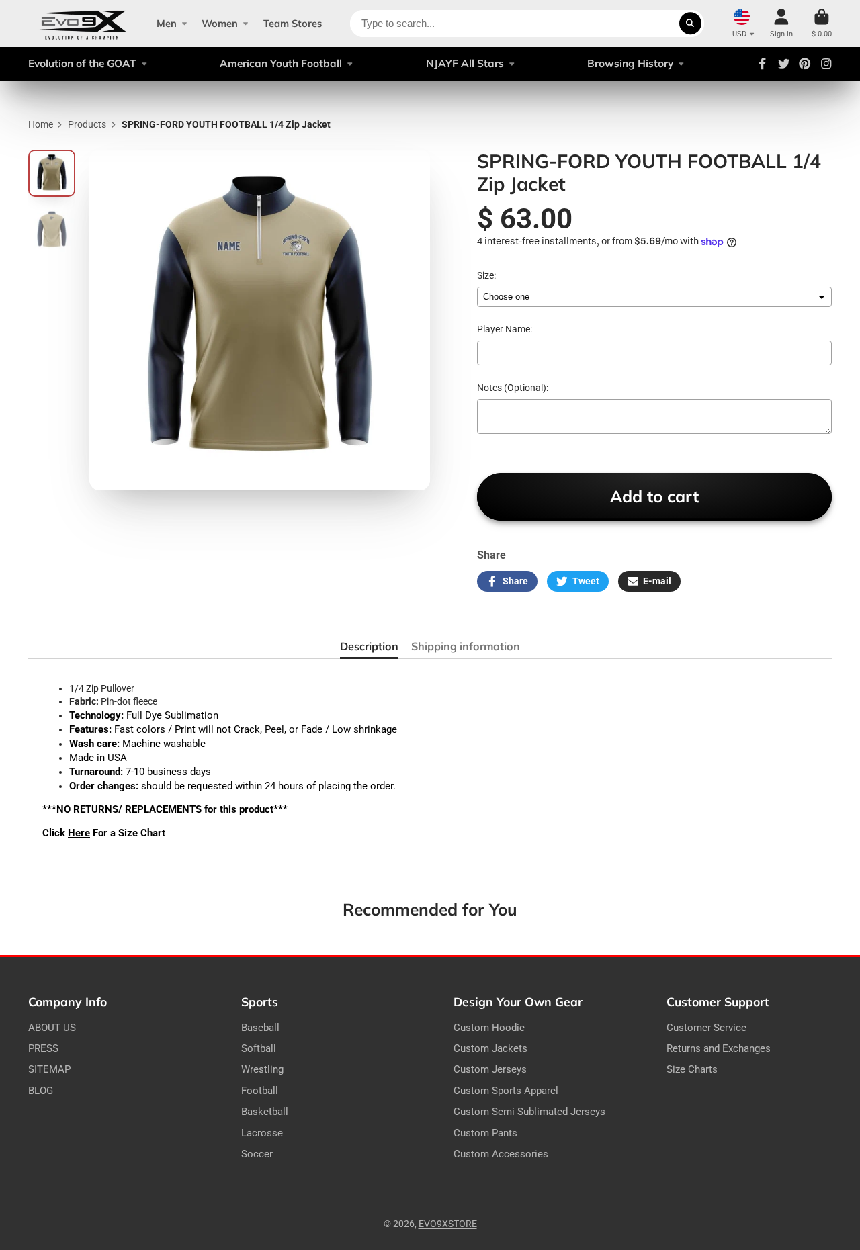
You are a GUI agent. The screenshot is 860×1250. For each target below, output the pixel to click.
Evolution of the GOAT (82, 63)
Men (167, 23)
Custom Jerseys (490, 1069)
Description (369, 646)
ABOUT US (52, 1028)
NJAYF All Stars (465, 63)
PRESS (43, 1048)
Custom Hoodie (489, 1028)
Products (87, 124)
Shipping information (465, 646)
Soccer (257, 1154)
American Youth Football (281, 63)
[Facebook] (763, 64)
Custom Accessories (501, 1154)
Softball (258, 1048)
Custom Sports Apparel (506, 1091)
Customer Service (706, 1028)
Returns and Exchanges (718, 1048)
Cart (822, 23)
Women (220, 23)
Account (781, 23)
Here (79, 833)
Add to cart (654, 496)
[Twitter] (784, 64)
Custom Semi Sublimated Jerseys (529, 1112)
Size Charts (692, 1069)
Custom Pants (485, 1133)
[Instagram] (826, 64)
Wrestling (262, 1069)
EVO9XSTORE (448, 1223)
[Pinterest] (805, 64)
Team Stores (292, 23)
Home (40, 124)
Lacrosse (262, 1133)
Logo (83, 23)
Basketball (264, 1112)
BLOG (40, 1091)
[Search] (690, 23)
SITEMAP (49, 1069)
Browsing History (630, 63)
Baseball (260, 1028)
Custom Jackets (490, 1048)
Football (259, 1091)
